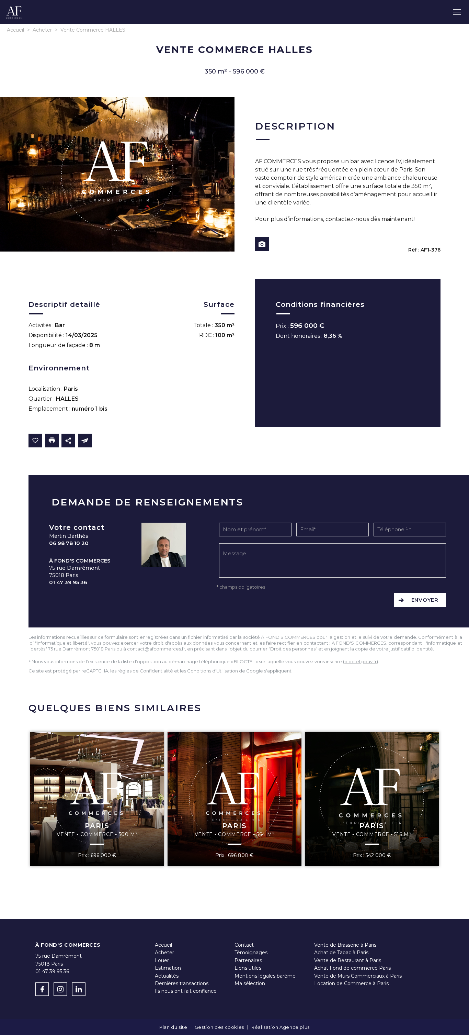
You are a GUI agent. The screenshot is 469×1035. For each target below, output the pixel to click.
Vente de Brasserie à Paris (345, 945)
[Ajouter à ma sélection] (35, 440)
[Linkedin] (78, 989)
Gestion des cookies (219, 1027)
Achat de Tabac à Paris (341, 952)
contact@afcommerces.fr (156, 649)
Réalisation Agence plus (280, 1027)
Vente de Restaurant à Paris (347, 960)
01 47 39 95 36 (68, 582)
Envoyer (424, 600)
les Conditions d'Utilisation (209, 671)
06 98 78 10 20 (69, 543)
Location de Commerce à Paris (351, 983)
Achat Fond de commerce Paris (352, 968)
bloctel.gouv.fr (360, 661)
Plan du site (173, 1027)
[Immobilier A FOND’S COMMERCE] (13, 17)
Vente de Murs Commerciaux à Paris (358, 976)
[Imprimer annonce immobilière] (52, 440)
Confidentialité (156, 671)
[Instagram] (60, 989)
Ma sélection (250, 983)
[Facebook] (42, 989)
